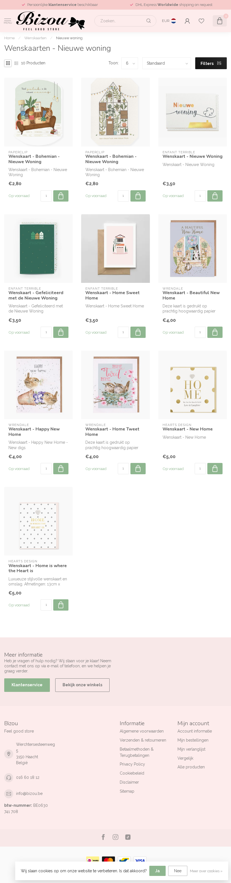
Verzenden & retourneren (143, 740)
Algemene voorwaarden (142, 731)
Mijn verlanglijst (191, 749)
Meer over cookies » (206, 871)
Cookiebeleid (132, 773)
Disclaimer (129, 782)
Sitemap (127, 791)
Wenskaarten (35, 38)
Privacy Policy (132, 764)
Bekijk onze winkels (82, 685)
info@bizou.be (29, 793)
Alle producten (191, 767)
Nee (177, 871)
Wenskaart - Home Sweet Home (112, 295)
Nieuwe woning (69, 38)
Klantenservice (27, 685)
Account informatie (194, 731)
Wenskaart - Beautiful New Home (191, 295)
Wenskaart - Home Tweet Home (112, 432)
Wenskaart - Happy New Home (34, 432)
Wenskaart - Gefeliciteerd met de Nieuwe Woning (35, 295)
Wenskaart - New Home (188, 429)
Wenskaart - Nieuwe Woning (193, 156)
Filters (207, 63)
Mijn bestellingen (192, 740)
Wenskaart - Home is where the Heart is (37, 568)
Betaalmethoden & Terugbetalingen (137, 752)
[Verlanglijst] (201, 21)
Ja (157, 871)
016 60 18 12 (27, 777)
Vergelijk (185, 758)
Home (9, 38)
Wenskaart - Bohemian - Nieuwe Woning (34, 159)
